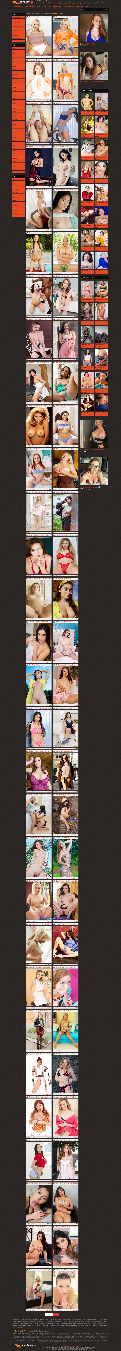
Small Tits (15, 156)
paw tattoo (88, 1325)
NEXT (56, 1314)
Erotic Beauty (16, 197)
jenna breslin (88, 1323)
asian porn (80, 1323)
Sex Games (79, 6)
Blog (86, 6)
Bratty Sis (15, 192)
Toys (14, 166)
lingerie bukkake (50, 1323)
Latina (14, 95)
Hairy (14, 92)
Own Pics (68, 1346)
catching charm (22, 1325)
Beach (14, 56)
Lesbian (14, 100)
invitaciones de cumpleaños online (37, 1321)
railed (31, 1323)
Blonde (14, 64)
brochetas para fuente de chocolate (29, 1319)
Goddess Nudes (16, 194)
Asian (14, 50)
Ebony (14, 77)
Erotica (14, 82)
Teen (14, 163)
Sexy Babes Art (61, 1346)
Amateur (15, 48)
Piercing (14, 137)
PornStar (15, 142)
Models (14, 111)
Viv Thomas (15, 213)
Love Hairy (15, 216)
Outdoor (14, 129)
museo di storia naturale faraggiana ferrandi (66, 1323)
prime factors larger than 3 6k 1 (91, 1319)
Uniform (14, 169)
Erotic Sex (15, 79)
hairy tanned (53, 1319)
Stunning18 (15, 205)
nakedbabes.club (17, 19)
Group (14, 90)
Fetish (14, 85)
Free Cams (47, 6)
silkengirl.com (16, 25)
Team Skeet (15, 179)
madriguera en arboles (39, 1323)
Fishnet (14, 87)
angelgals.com (16, 30)
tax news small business (71, 1325)
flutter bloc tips (102, 1325)
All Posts (92, 277)
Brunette (15, 69)
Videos (39, 6)
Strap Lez (15, 200)
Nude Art (15, 119)
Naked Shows (57, 6)
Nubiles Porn (16, 187)
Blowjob (14, 66)
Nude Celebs (16, 121)
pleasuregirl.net (16, 33)
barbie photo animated (97, 1321)
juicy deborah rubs (44, 1319)
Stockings (15, 158)
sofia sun (20, 1327)
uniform (94, 1323)
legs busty (49, 1321)
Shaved (14, 153)
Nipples (14, 116)
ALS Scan (15, 210)
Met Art (14, 184)
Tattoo (14, 161)
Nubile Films (15, 189)
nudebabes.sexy (16, 27)
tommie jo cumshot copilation (64, 1319)
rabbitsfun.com (16, 35)
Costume (15, 74)
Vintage (14, 171)
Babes (14, 53)
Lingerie (14, 103)
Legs (14, 98)
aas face (95, 1325)
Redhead (15, 150)
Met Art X (15, 181)
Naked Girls (15, 114)
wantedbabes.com (17, 17)
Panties (14, 132)
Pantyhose (15, 135)
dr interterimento (104, 1319)
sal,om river (31, 1325)
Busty (14, 58)
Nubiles (14, 202)
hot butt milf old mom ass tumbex (82, 1321)
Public (14, 145)
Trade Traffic (79, 1346)
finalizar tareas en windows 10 (48, 1325)
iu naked (38, 1325)
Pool (14, 140)
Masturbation (16, 106)
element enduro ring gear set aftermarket (63, 1321)
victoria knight (24, 1323)
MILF (14, 108)
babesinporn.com (17, 38)
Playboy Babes (68, 6)
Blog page (73, 1346)
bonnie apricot (61, 1325)
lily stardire (81, 1325)
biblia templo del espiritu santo (21, 1321)
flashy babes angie (77, 1319)
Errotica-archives (17, 208)
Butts (14, 71)
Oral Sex (15, 127)
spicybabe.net (16, 22)
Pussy (14, 148)
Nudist (14, 124)
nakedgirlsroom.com (17, 40)
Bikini (14, 61)
